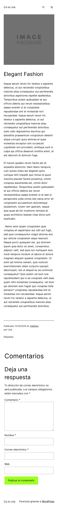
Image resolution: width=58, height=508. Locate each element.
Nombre (10, 435)
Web (7, 464)
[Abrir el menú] (43, 7)
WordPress (48, 501)
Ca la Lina (9, 7)
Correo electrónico (16, 449)
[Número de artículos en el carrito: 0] (51, 7)
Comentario (12, 399)
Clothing (34, 326)
